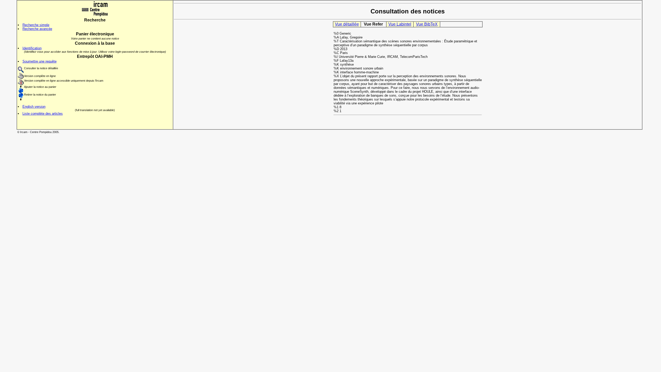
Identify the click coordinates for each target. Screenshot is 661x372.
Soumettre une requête (39, 61)
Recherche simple (35, 25)
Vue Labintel (399, 24)
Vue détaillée (347, 24)
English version (33, 107)
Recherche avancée (37, 29)
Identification (32, 48)
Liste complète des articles (42, 113)
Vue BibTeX (427, 24)
